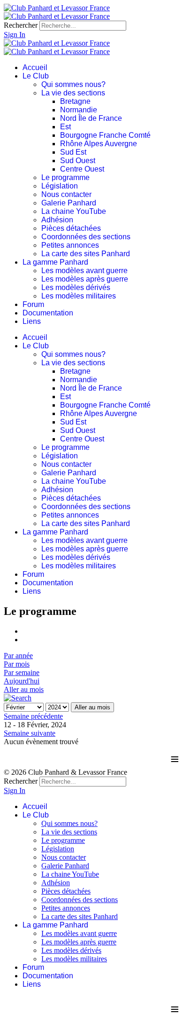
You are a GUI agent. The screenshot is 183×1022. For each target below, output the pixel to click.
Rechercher (21, 25)
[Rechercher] (17, 698)
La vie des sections (73, 93)
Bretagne (75, 101)
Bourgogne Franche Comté (105, 135)
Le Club (36, 76)
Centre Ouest (82, 169)
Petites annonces (70, 245)
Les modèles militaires (78, 296)
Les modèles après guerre (84, 279)
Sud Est (73, 152)
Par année (18, 656)
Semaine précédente (33, 716)
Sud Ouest (77, 161)
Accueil (35, 67)
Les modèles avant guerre (84, 271)
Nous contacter (66, 194)
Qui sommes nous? (73, 84)
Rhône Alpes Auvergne (98, 144)
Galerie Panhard (68, 203)
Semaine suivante (29, 733)
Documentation (48, 313)
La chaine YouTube (73, 211)
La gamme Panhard (55, 262)
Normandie (78, 110)
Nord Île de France (91, 118)
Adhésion (57, 220)
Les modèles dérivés (75, 287)
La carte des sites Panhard (85, 254)
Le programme (65, 177)
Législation (59, 186)
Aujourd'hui (21, 681)
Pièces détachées (71, 228)
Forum (33, 304)
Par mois (17, 664)
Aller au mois (24, 689)
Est (65, 127)
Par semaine (21, 672)
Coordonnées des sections (85, 237)
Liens (32, 321)
